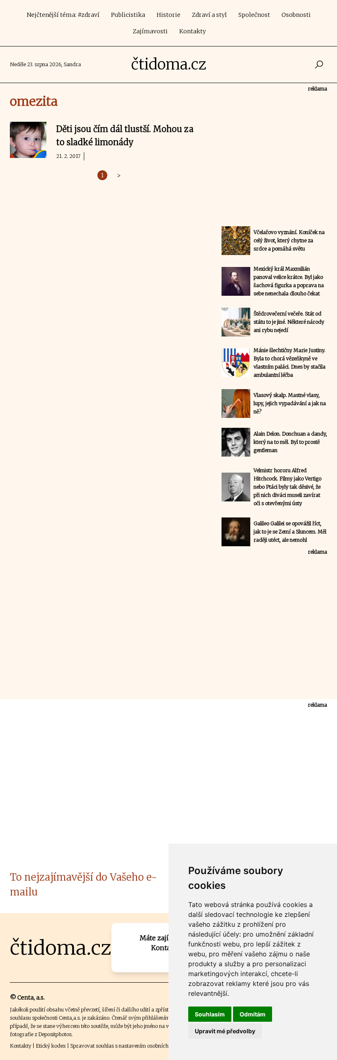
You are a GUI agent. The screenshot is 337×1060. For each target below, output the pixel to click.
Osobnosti (296, 15)
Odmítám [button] (252, 1014)
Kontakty (192, 31)
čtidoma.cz (168, 64)
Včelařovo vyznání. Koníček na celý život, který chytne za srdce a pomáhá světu (289, 240)
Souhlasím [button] (210, 1014)
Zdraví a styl (209, 15)
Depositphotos (55, 1034)
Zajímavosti (150, 31)
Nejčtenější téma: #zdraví (63, 15)
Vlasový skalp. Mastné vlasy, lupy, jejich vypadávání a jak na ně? (290, 403)
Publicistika (128, 15)
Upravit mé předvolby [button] (225, 1031)
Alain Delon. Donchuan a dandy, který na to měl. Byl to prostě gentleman (290, 442)
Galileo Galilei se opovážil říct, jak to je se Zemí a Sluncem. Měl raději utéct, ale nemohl (290, 531)
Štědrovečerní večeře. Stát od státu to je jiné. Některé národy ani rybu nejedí (289, 322)
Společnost (254, 15)
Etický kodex (51, 1046)
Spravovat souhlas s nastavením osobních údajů (126, 1046)
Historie (168, 15)
